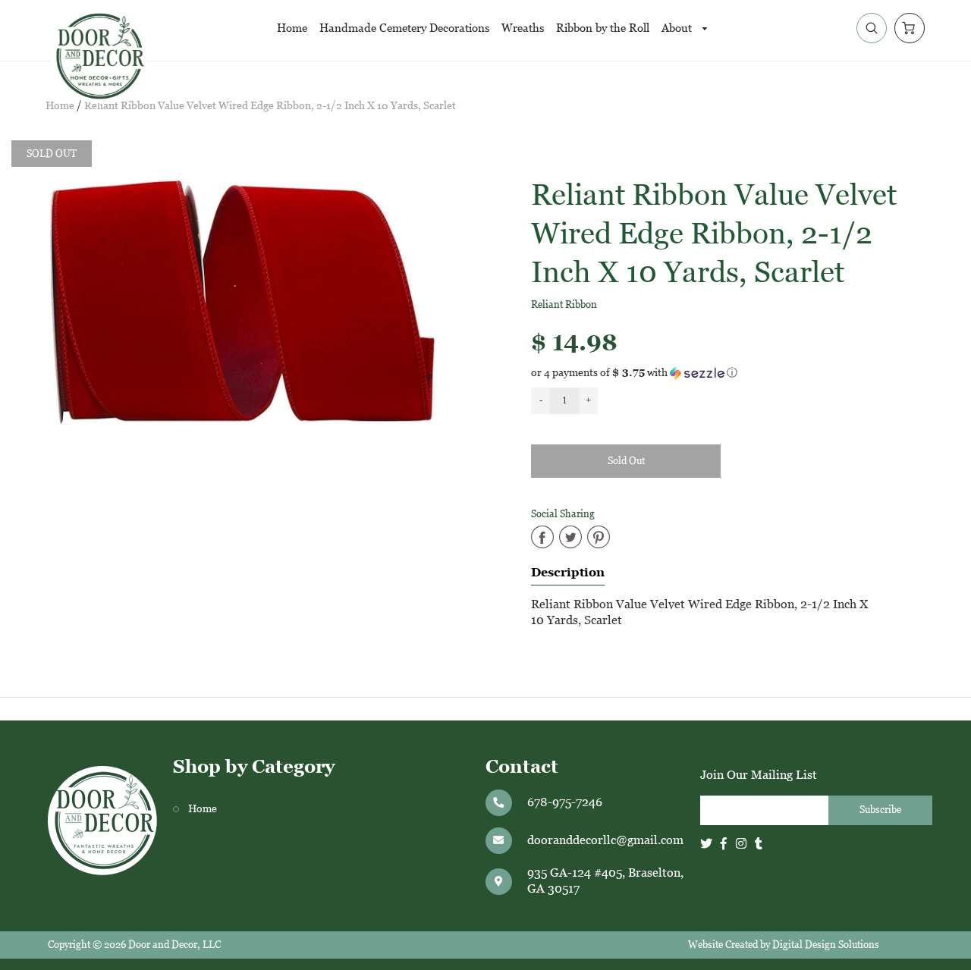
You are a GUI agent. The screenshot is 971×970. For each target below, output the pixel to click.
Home (292, 27)
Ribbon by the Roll (602, 27)
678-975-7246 (564, 802)
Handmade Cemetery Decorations (404, 27)
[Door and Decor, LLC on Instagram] (741, 844)
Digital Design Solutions (825, 944)
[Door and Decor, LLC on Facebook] (724, 844)
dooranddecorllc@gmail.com (605, 840)
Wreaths (522, 27)
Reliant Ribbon (564, 304)
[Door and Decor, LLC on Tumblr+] (758, 844)
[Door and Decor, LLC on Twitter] (706, 844)
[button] (728, 373)
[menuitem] (292, 28)
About (678, 27)
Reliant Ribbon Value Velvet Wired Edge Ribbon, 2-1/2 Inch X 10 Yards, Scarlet (270, 105)
